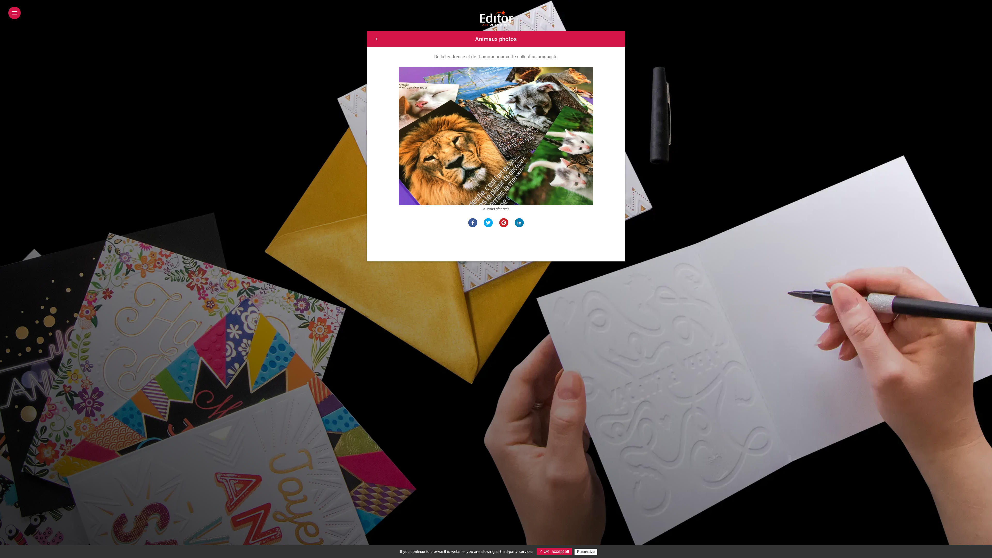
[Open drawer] (14, 13)
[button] (472, 222)
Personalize (586, 552)
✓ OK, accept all (554, 551)
